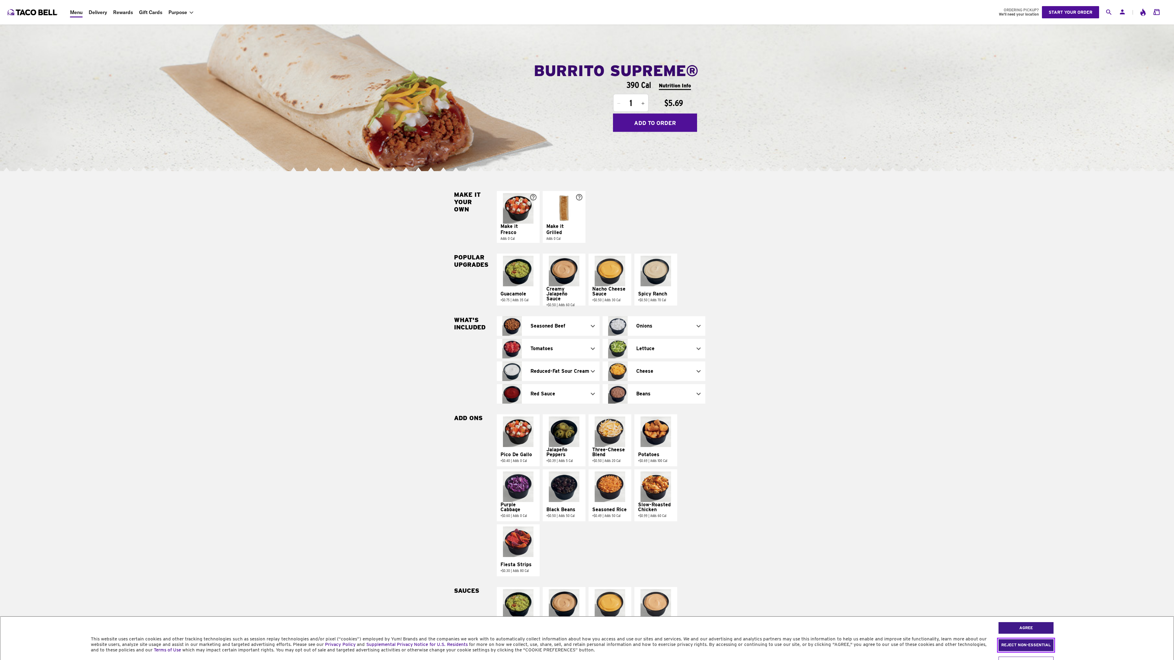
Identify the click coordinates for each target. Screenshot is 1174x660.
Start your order (1070, 12)
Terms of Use (167, 650)
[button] (518, 217)
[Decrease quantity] (619, 103)
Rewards (123, 12)
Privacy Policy (340, 644)
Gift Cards (150, 12)
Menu (76, 12)
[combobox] (548, 326)
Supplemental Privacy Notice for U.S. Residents (417, 644)
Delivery (98, 12)
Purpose (177, 12)
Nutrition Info (675, 85)
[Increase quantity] (643, 103)
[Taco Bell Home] (33, 12)
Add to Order (655, 122)
